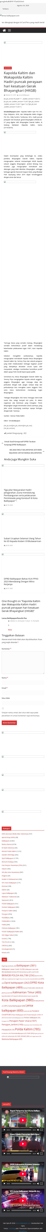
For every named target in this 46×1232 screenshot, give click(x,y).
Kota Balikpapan (17, 1000)
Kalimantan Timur (27, 992)
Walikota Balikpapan (12, 1039)
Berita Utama (6, 844)
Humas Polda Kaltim (30, 988)
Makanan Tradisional (9, 897)
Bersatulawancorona (10, 972)
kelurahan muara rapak (29, 996)
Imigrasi (4, 876)
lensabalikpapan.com (11, 112)
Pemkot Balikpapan (8, 907)
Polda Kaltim (27, 1029)
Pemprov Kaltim (7, 911)
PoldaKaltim (6, 921)
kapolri (17, 996)
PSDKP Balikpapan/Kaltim (11, 932)
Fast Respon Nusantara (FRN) (12, 865)
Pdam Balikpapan (19, 1015)
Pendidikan (5, 918)
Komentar (6, 649)
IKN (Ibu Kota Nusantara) (10, 872)
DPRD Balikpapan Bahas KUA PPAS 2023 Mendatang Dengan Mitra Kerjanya (21, 581)
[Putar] (4, 1130)
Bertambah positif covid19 (29, 972)
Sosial (4, 939)
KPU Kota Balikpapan (9, 883)
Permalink (36, 621)
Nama (5, 678)
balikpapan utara (31, 969)
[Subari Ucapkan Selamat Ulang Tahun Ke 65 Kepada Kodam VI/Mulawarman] (23, 514)
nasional (28, 1011)
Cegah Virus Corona (22, 979)
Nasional (5, 900)
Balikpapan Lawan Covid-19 (13, 969)
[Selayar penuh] (41, 1130)
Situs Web (6, 698)
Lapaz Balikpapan (8, 893)
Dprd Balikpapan (7, 858)
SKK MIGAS (23, 1036)
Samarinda (12, 1036)
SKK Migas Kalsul (8, 935)
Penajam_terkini (12, 1024)
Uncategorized (7, 949)
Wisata (4, 953)
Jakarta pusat (7, 993)
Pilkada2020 (8, 1030)
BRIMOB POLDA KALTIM (18, 975)
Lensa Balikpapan (24, 95)
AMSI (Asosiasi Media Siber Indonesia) (15, 834)
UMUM (4, 946)
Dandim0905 (35, 979)
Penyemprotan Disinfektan (32, 1025)
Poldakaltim (6, 1033)
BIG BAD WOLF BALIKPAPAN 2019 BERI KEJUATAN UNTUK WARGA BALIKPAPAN (25, 451)
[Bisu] (38, 1130)
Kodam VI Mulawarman (10, 879)
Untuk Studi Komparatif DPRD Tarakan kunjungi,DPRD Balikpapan (20, 443)
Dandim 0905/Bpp (8, 855)
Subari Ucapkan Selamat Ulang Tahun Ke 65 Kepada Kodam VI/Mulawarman (22, 540)
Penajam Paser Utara (23, 1020)
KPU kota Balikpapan (14, 1006)
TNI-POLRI (5, 942)
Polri (30, 1033)
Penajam (5, 914)
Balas (10, 630)
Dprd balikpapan (17, 982)
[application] (23, 1120)
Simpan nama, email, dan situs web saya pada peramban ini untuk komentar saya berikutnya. (21, 714)
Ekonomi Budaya (7, 862)
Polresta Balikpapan (9, 928)
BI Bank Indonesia (8, 848)
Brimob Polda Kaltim (9, 851)
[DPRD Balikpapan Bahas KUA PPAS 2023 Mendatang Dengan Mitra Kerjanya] (23, 554)
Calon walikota (9, 979)
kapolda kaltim (7, 996)
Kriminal (4, 886)
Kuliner (4, 890)
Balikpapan (8, 68)
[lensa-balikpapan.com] (4, 30)
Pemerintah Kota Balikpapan (13, 1017)
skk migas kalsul (35, 1036)
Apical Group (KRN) (8, 837)
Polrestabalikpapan (19, 1033)
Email (4, 688)
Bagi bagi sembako (9, 966)
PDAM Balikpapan (8, 904)
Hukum (4, 869)
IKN (40, 988)
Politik (4, 925)
